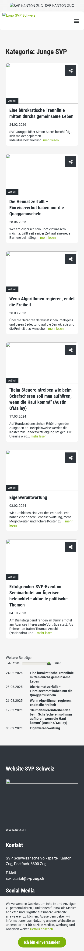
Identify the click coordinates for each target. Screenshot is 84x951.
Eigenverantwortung (28, 497)
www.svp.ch (16, 829)
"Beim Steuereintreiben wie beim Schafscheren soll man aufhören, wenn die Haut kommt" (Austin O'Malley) (40, 399)
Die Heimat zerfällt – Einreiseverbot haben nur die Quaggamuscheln (36, 208)
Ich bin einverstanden (42, 942)
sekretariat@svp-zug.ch (25, 878)
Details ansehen (41, 929)
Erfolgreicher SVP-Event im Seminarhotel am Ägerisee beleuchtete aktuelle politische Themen (38, 596)
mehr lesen (51, 140)
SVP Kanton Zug (58, 6)
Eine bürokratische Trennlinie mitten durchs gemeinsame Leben (41, 113)
